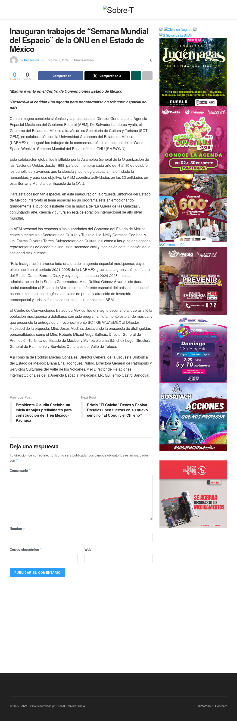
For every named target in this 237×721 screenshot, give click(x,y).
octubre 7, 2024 (58, 60)
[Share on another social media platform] (147, 75)
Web (87, 549)
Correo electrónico (26, 549)
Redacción (31, 60)
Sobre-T (25, 706)
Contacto (221, 706)
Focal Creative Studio (71, 706)
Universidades (84, 60)
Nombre (17, 528)
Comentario (20, 470)
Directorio (204, 706)
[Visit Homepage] (118, 10)
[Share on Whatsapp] (136, 75)
